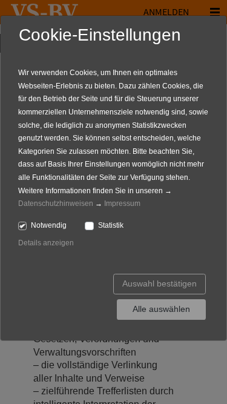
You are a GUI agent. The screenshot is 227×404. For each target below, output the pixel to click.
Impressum (122, 203)
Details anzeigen (46, 243)
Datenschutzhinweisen (55, 203)
